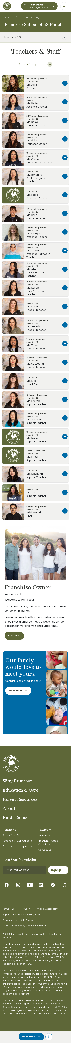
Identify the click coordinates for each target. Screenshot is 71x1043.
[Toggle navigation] (64, 6)
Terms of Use (9, 909)
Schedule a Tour (31, 1036)
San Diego (35, 17)
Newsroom (44, 829)
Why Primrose (17, 780)
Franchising (9, 829)
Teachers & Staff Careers (17, 840)
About (9, 808)
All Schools (10, 17)
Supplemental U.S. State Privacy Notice (22, 914)
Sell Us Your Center (13, 835)
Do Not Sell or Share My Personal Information (25, 925)
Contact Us (44, 849)
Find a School (16, 817)
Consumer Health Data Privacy (18, 920)
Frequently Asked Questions (48, 842)
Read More (14, 635)
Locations (44, 835)
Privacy (26, 909)
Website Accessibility (47, 909)
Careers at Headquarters (17, 846)
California (23, 17)
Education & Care (20, 790)
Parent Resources (20, 799)
